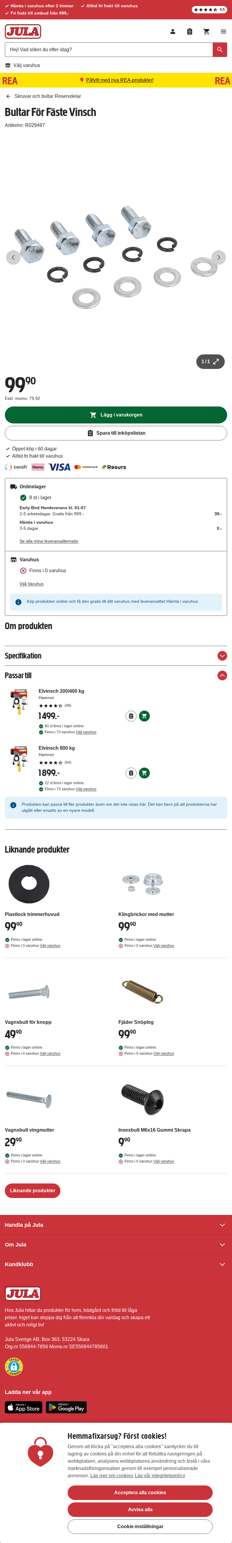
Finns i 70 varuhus (70, 732)
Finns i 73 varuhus (70, 789)
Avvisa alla (140, 1509)
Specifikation (23, 656)
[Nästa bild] (218, 257)
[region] (116, 1483)
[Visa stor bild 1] (116, 257)
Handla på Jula (24, 1225)
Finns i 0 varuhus (35, 946)
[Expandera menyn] (223, 31)
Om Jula (15, 1245)
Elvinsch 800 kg (94, 755)
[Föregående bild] (13, 257)
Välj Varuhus (32, 583)
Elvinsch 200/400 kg (94, 698)
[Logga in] (173, 31)
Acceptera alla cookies (140, 1492)
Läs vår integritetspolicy (160, 1475)
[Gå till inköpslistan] (189, 31)
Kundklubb (19, 1264)
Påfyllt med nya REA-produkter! (119, 80)
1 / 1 (205, 361)
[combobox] (116, 49)
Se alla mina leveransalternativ (49, 541)
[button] (14, 1367)
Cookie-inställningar (140, 1526)
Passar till (18, 675)
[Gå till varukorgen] (206, 31)
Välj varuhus (26, 65)
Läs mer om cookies (111, 1475)
